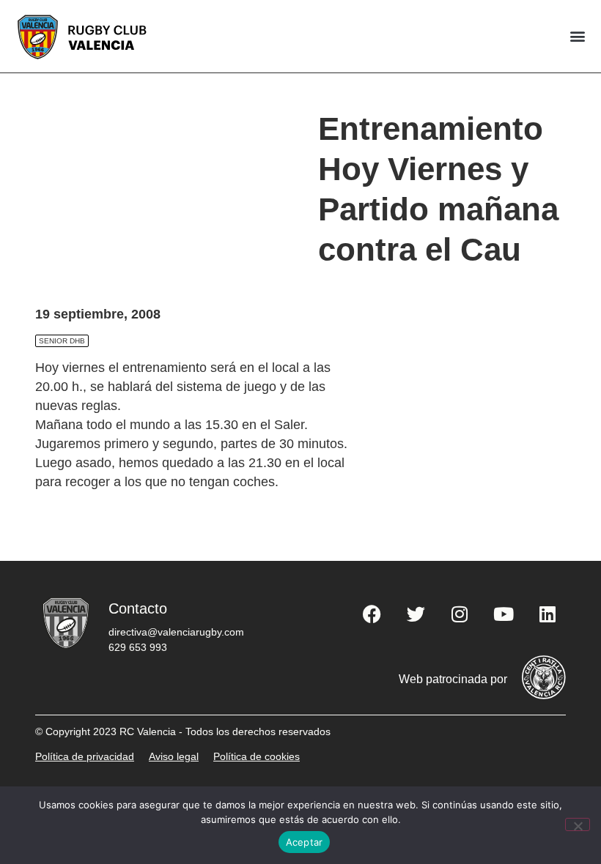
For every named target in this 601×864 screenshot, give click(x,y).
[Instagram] (459, 614)
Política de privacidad (84, 756)
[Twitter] (415, 614)
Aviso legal (174, 756)
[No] (577, 824)
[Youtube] (503, 614)
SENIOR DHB (62, 341)
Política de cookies (256, 756)
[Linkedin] (547, 614)
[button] (577, 36)
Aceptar (304, 842)
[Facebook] (371, 614)
